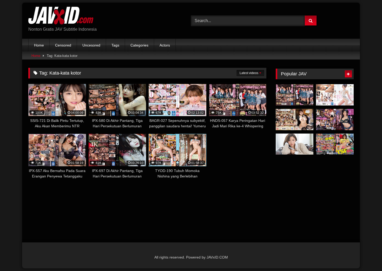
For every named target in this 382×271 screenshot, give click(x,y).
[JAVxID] (60, 16)
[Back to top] (366, 255)
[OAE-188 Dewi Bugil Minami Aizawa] (335, 94)
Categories (139, 45)
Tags (115, 45)
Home (39, 45)
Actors (165, 45)
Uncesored (91, 45)
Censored (63, 45)
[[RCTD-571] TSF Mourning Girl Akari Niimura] (335, 144)
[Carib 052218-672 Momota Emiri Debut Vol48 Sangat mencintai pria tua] (294, 144)
